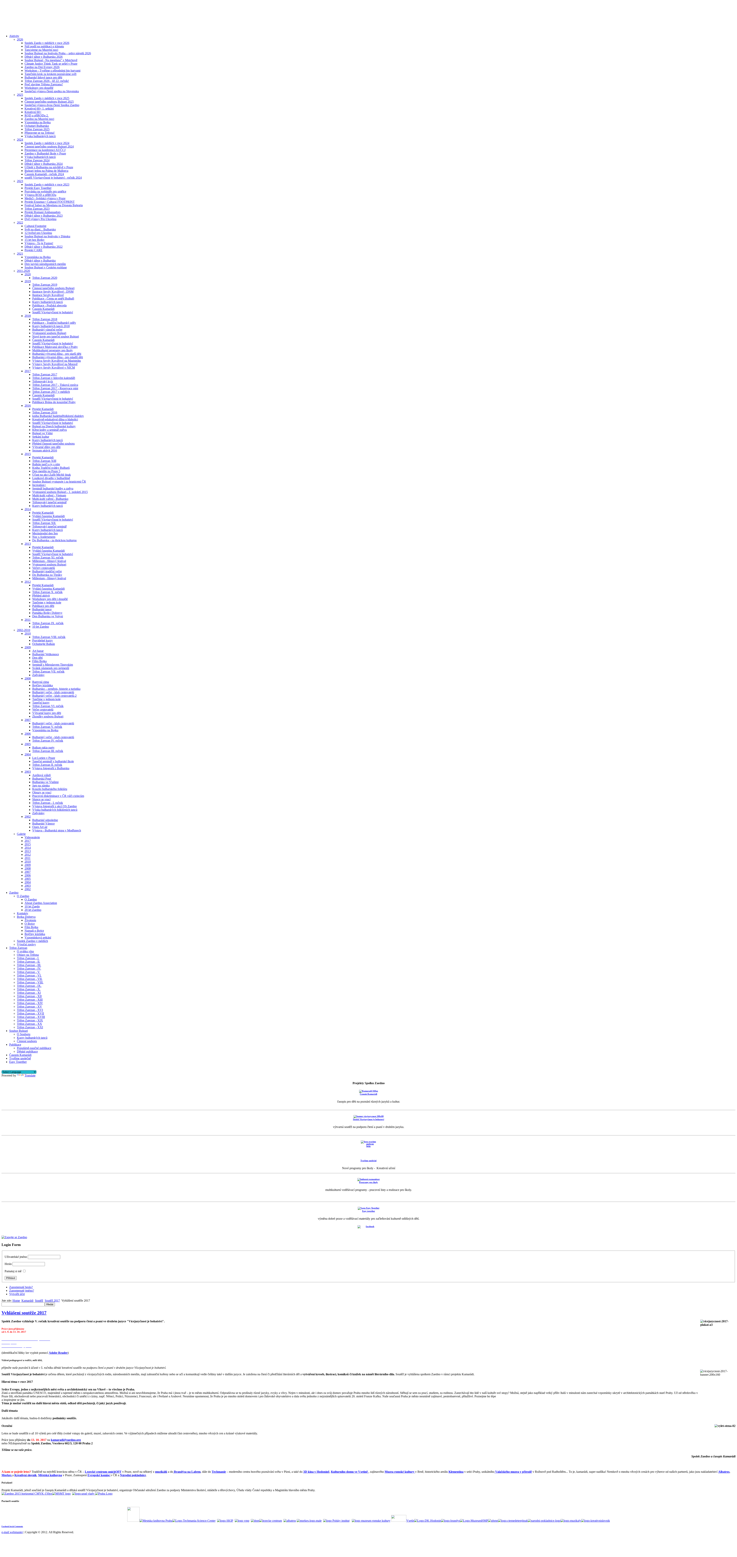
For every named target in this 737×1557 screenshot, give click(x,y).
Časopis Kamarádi (43, 308)
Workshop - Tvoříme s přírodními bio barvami (52, 70)
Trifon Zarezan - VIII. (30, 982)
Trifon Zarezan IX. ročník (48, 623)
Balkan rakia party (43, 747)
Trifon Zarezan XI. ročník (48, 557)
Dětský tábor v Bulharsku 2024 (44, 163)
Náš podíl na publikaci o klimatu (44, 46)
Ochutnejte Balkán (43, 644)
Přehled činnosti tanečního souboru (53, 443)
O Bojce (30, 923)
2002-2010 (23, 630)
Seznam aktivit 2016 (44, 450)
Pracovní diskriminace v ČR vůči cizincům (58, 795)
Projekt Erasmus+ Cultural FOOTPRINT (50, 201)
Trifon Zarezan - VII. (29, 979)
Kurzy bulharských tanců (47, 302)
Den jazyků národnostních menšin (45, 264)
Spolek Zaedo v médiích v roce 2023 (47, 184)
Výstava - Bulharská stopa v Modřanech (56, 830)
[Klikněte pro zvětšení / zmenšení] (717, 1345)
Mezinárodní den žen (45, 533)
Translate (30, 1075)
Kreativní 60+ (33, 112)
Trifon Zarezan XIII (44, 460)
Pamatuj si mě (13, 1271)
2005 (28, 744)
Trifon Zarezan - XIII (30, 999)
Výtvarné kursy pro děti (46, 713)
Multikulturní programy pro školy (52, 350)
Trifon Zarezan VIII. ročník (48, 637)
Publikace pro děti (43, 606)
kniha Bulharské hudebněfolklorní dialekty (58, 416)
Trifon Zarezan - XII (29, 996)
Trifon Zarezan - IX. (29, 985)
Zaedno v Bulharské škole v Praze (45, 153)
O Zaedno (23, 896)
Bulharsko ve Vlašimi (45, 782)
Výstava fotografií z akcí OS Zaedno (54, 806)
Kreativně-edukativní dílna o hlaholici (55, 419)
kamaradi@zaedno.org (66, 1439)
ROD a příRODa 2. (37, 115)
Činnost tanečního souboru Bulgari (53, 288)
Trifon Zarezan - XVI (30, 1010)
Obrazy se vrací (41, 792)
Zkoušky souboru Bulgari (47, 716)
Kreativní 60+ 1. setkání (39, 108)
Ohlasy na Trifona (28, 954)
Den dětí (37, 657)
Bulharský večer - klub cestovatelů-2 (54, 695)
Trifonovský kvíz (42, 381)
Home (16, 1300)
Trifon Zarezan (18, 947)
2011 (28, 619)
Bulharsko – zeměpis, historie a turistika (56, 688)
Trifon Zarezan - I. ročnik (47, 802)
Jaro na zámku (41, 785)
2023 (20, 181)
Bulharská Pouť (41, 778)
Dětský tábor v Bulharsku (40, 260)
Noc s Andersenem (43, 536)
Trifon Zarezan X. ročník (47, 592)
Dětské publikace (27, 1051)
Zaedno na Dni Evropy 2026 (42, 67)
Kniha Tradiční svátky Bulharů (51, 467)
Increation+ (39, 485)
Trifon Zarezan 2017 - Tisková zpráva (55, 384)
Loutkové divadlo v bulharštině (51, 478)
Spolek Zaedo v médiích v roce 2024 (47, 143)
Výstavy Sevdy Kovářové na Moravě (55, 364)
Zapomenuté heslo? (21, 1287)
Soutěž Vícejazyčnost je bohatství (52, 312)
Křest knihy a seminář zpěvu (49, 429)
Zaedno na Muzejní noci (39, 119)
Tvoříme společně (20, 1058)
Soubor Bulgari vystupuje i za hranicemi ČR (59, 481)
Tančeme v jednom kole (46, 602)
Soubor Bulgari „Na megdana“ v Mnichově (51, 60)
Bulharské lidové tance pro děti (43, 77)
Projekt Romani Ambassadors (42, 212)
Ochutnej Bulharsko (37, 125)
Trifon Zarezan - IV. (29, 968)
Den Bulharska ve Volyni (47, 616)
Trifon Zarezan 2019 (44, 284)
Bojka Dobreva (26, 916)
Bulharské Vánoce (43, 823)
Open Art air (39, 827)
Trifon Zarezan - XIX (30, 1020)
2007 (28, 720)
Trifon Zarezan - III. (29, 965)
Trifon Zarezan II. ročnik (47, 764)
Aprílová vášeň (41, 775)
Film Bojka (31, 927)
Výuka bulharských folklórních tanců (54, 809)
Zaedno (13, 892)
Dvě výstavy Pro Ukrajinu (40, 219)
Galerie (21, 833)
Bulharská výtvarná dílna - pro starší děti (56, 353)
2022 (20, 222)
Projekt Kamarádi (43, 409)
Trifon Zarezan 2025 (37, 129)
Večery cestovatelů (43, 568)
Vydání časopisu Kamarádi (48, 516)
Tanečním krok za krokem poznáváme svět (50, 74)
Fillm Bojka (39, 661)
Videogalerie (32, 837)
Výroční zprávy (26, 944)
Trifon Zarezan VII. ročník (48, 671)
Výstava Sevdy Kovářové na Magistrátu (56, 360)
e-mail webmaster (12, 1532)
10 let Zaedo (32, 906)
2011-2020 (23, 270)
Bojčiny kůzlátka (42, 685)
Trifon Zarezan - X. (28, 989)
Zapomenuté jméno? (21, 1290)
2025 (20, 94)
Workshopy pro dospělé (39, 87)
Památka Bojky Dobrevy (47, 612)
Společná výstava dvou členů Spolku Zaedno (52, 105)
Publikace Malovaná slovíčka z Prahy (55, 346)
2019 (28, 281)
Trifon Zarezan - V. (28, 972)
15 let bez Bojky (35, 239)
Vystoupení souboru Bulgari (49, 333)
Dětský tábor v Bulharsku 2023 (44, 215)
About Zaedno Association (41, 903)
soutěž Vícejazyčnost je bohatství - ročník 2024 (53, 177)
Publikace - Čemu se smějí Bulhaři (53, 298)
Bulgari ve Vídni (42, 433)
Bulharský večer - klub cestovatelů (53, 692)
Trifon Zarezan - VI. (29, 975)
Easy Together (18, 1061)
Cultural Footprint (35, 226)
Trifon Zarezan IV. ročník (47, 740)
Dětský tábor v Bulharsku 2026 (44, 56)
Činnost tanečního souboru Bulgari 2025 (49, 101)
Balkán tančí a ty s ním (46, 464)
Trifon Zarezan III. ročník (47, 751)
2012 (28, 581)
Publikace (15, 1044)
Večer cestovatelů (42, 709)
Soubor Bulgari (18, 1030)
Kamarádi (27, 1300)
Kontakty (22, 913)
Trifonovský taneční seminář (49, 502)
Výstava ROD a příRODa (40, 194)
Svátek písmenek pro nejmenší (50, 668)
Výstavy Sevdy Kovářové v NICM (53, 367)
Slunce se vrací (41, 799)
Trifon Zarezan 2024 (37, 160)
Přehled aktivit (41, 595)
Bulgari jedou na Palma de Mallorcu (46, 170)
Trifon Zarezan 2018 (44, 319)
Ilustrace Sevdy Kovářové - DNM (53, 291)
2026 (20, 39)
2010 (28, 633)
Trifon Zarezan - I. (28, 958)
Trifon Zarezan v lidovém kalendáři (53, 378)
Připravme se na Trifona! (40, 132)
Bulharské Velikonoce (45, 654)
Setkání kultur (40, 436)
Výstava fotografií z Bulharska (50, 768)
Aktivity (14, 36)
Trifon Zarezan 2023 (37, 208)
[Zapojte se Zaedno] (14, 1237)
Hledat (49, 1304)
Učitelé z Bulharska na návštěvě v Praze (49, 167)
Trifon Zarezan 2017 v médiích (51, 391)
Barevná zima (40, 682)
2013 (28, 543)
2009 (28, 647)
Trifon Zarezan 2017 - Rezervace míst (55, 388)
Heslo (8, 1264)
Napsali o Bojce (34, 930)
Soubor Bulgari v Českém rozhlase (46, 267)
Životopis (30, 920)
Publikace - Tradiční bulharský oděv (54, 322)
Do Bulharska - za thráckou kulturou (54, 540)
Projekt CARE (33, 250)
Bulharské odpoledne (45, 820)
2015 (28, 454)
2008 (28, 678)
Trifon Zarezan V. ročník (47, 726)
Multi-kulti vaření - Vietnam (49, 495)
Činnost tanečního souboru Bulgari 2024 (49, 146)
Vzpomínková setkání (38, 937)
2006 (28, 733)
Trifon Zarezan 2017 (44, 374)
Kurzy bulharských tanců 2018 (51, 326)
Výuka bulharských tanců (40, 136)
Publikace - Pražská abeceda (49, 305)
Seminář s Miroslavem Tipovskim (52, 664)
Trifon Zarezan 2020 (44, 277)
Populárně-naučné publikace (34, 1048)
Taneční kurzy (41, 702)
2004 (28, 754)
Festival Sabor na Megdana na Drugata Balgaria (54, 205)
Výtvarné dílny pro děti (46, 447)
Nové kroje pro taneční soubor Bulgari (55, 336)
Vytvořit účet (17, 1294)
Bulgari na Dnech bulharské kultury (54, 426)
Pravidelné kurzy (42, 640)
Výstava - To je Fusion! (39, 243)
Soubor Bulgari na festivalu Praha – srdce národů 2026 (58, 53)
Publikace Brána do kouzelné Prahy (54, 402)
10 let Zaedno (40, 626)
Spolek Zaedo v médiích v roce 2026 (47, 43)
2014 (28, 509)
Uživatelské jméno (16, 1256)
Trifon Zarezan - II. (28, 961)
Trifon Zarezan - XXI (30, 1027)
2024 (20, 139)
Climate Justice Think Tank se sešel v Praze (51, 63)
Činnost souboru (27, 1041)
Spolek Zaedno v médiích (32, 941)
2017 (28, 371)
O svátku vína (25, 951)
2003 (28, 771)
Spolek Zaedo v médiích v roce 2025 (47, 98)
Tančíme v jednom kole (46, 699)
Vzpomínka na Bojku (38, 122)
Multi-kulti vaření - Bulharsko (50, 498)
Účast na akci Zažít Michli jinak (51, 474)
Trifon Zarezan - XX (29, 1023)
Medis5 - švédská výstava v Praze (45, 198)
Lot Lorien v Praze (43, 758)
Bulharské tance (42, 609)
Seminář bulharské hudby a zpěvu (52, 488)
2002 (28, 816)
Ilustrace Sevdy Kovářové (48, 295)
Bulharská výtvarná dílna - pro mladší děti (57, 357)
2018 (28, 315)
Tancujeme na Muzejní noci (41, 49)
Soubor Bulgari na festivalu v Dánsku (47, 236)
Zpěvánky (38, 675)
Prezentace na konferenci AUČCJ (45, 150)
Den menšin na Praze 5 (46, 471)
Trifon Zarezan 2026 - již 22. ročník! (47, 81)
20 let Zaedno (33, 909)
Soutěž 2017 (52, 1300)
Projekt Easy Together (38, 188)
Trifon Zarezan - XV (29, 1006)
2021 (20, 253)
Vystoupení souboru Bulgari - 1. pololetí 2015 (60, 492)
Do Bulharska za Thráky (47, 574)
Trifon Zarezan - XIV (30, 1003)
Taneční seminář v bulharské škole (53, 761)
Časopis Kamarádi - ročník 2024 (44, 174)
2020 (28, 274)
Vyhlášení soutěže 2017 (24, 1312)
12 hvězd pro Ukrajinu (38, 232)
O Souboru (23, 1034)
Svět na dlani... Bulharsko (40, 229)
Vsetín (410, 1520)
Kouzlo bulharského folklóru (49, 789)
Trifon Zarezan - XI (29, 992)
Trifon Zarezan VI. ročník (48, 706)
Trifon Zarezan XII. (44, 523)
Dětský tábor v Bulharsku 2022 (44, 246)
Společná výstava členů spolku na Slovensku (52, 91)
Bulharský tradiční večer (47, 571)
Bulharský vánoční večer (47, 329)
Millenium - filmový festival (49, 561)
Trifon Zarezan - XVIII (31, 1017)
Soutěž (39, 1300)
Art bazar (38, 650)
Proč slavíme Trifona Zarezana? (44, 84)
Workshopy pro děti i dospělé (50, 599)
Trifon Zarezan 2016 (44, 412)
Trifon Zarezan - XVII (30, 1013)
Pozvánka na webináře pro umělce (45, 191)
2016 (28, 405)
